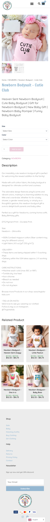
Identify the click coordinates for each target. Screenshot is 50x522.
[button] (31, 3)
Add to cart (16, 149)
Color (4, 135)
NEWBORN (12, 80)
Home (4, 80)
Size (3, 126)
